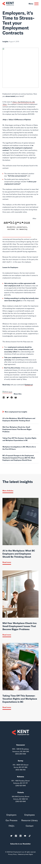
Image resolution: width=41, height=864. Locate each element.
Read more (6, 562)
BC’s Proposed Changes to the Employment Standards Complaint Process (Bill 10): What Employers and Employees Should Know (18, 458)
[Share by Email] (15, 397)
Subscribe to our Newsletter (20, 844)
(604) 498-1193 (20, 770)
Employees (29, 815)
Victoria (20, 792)
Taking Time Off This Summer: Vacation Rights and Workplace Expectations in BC (19, 439)
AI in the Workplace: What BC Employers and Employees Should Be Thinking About (18, 419)
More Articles (7, 491)
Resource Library (29, 820)
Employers (11, 815)
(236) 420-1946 (20, 786)
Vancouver (20, 745)
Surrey (20, 761)
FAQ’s (11, 826)
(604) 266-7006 (20, 754)
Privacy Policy (12, 854)
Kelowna (20, 777)
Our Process (11, 820)
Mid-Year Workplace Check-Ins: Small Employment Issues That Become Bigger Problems (17, 429)
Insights (5, 41)
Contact (29, 826)
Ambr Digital (29, 854)
